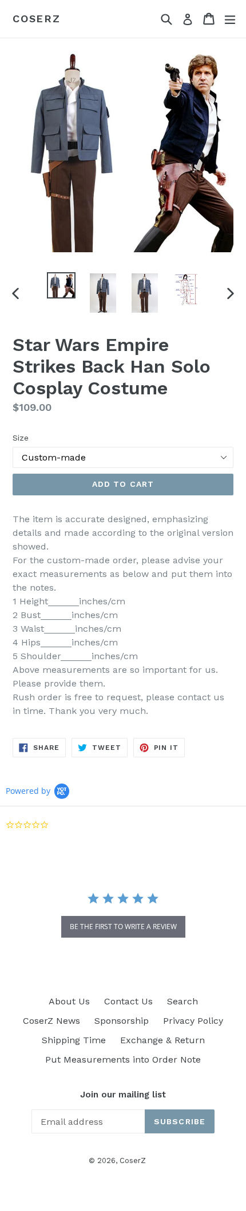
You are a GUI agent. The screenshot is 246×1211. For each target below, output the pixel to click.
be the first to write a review (123, 926)
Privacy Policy (193, 1020)
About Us (69, 1001)
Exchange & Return (162, 1040)
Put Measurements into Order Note (123, 1059)
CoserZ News (51, 1020)
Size (21, 437)
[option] (61, 285)
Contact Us (128, 1001)
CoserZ (37, 19)
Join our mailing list (123, 1094)
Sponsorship (121, 1020)
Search (182, 1001)
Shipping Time (74, 1040)
